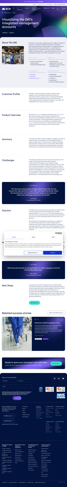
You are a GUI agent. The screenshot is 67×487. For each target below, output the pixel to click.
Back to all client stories (55, 312)
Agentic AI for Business (32, 462)
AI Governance (31, 470)
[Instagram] (54, 378)
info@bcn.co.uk (8, 415)
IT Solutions (19, 9)
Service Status (49, 4)
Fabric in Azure (18, 453)
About (23, 410)
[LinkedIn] (59, 378)
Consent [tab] (14, 237)
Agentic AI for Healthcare (46, 460)
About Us (39, 9)
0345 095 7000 (7, 421)
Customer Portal (41, 4)
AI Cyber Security (44, 470)
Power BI (32, 76)
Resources (46, 8)
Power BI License (18, 459)
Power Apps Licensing (19, 460)
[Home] (2, 12)
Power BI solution (43, 213)
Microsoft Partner (18, 455)
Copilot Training (31, 451)
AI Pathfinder (40, 1)
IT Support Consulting (6, 448)
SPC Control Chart (44, 474)
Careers (34, 4)
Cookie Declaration (22, 482)
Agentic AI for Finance (45, 455)
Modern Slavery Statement (40, 482)
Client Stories (34, 9)
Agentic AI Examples (32, 460)
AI (13, 8)
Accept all (52, 252)
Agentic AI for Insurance (46, 462)
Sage (16, 462)
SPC (42, 472)
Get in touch (55, 363)
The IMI (13, 12)
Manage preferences (32, 252)
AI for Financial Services (46, 453)
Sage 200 (33, 74)
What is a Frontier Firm (32, 464)
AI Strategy (30, 453)
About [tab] (53, 237)
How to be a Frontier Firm (33, 466)
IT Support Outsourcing (6, 450)
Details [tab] (33, 237)
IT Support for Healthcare (7, 460)
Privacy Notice (23, 394)
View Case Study (39, 335)
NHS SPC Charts (44, 476)
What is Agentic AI (31, 459)
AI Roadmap (30, 455)
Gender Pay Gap (30, 482)
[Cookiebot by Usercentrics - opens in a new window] (56, 233)
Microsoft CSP (17, 457)
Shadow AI (30, 468)
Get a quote (34, 302)
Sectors (27, 8)
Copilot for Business (32, 449)
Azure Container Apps (19, 451)
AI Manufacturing (44, 448)
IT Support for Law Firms (6, 452)
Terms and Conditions (13, 482)
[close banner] (64, 1)
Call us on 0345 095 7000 (59, 4)
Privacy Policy (4, 482)
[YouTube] (63, 378)
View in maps (39, 418)
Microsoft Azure (34, 78)
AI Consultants (31, 457)
